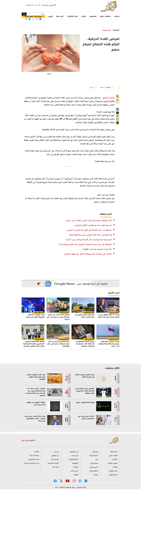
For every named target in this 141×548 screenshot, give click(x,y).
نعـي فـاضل (74, 470)
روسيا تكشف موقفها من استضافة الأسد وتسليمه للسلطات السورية (84, 343)
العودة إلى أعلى (28, 440)
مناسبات (75, 466)
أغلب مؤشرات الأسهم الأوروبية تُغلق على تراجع (35, 316)
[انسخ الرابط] (117, 123)
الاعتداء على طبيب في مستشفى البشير (86, 417)
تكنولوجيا (75, 463)
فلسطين (92, 16)
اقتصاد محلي (113, 455)
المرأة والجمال (73, 459)
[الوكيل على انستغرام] (74, 481)
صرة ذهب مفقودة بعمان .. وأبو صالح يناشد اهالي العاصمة (35, 377)
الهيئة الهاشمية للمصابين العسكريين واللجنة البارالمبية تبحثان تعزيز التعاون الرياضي (34, 343)
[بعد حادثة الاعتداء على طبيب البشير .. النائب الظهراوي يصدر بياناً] (54, 420)
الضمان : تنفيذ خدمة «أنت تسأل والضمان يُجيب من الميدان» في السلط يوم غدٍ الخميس (35, 392)
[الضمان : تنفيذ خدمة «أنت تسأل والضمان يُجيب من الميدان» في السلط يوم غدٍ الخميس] (54, 392)
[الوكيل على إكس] (61, 480)
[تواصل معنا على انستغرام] (37, 19)
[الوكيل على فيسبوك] (55, 480)
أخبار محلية (63, 312)
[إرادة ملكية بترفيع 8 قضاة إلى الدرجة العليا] (103, 378)
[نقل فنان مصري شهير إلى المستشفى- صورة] (82, 305)
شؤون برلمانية (112, 463)
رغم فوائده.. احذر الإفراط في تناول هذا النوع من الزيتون (89, 230)
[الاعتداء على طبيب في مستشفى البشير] (103, 420)
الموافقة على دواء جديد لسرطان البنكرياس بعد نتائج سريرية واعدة (85, 244)
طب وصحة (106, 30)
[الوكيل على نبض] (86, 480)
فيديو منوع (94, 463)
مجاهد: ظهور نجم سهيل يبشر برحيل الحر (36, 403)
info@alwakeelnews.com (31, 463)
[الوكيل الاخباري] (113, 440)
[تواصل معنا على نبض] (40, 19)
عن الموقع (55, 455)
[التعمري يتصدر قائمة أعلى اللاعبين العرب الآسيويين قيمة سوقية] (103, 392)
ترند (96, 459)
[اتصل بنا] (26, 19)
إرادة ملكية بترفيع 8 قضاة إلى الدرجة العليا (84, 376)
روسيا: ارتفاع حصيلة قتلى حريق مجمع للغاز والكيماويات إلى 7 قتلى (108, 343)
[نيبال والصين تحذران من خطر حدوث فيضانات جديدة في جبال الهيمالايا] (58, 331)
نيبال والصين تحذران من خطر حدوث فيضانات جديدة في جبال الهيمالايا (58, 343)
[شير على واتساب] (117, 119)
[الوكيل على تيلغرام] (80, 480)
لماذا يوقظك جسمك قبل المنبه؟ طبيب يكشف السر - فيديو (89, 220)
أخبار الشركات (72, 16)
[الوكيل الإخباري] (109, 6)
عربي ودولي (113, 312)
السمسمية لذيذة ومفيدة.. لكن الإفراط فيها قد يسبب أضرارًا (89, 239)
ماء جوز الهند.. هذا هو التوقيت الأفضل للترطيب (93, 225)
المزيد (50, 16)
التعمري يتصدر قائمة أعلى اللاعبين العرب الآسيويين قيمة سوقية (84, 390)
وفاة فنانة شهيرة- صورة (85, 402)
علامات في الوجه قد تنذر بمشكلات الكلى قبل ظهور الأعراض (88, 254)
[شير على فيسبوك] (117, 109)
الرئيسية (116, 30)
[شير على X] (117, 113)
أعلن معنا (60, 16)
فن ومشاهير (88, 312)
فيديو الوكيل (113, 474)
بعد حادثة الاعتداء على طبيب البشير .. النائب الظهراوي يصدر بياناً (34, 418)
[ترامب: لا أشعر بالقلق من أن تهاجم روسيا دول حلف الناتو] (107, 305)
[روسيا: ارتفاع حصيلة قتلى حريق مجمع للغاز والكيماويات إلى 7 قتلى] (107, 331)
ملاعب (83, 16)
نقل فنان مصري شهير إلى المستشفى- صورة (84, 316)
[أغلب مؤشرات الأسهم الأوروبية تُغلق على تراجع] (33, 305)
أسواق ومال (38, 312)
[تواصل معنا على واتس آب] (33, 19)
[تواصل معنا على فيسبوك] (30, 19)
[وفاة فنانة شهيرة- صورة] (103, 406)
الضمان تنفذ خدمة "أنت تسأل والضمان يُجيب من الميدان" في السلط (58, 317)
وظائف (115, 466)
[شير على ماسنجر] (117, 116)
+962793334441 (34, 455)
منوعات (95, 474)
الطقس (114, 459)
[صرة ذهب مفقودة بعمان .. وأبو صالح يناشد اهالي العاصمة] (54, 378)
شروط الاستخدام (53, 463)
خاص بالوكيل (113, 470)
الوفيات (75, 474)
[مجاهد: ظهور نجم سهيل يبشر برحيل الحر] (54, 406)
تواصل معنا (55, 459)
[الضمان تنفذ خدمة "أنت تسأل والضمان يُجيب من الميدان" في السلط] (58, 305)
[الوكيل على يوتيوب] (67, 480)
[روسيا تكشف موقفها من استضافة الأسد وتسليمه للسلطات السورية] (82, 331)
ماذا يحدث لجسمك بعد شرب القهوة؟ (97, 249)
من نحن (56, 451)
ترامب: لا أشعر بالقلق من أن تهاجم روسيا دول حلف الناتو (108, 316)
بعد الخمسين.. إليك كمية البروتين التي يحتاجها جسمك (90, 235)
